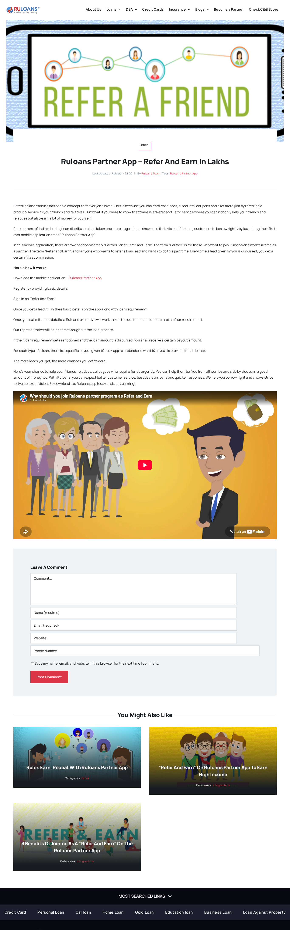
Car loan (83, 912)
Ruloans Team (150, 173)
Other (85, 778)
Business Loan (218, 912)
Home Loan (113, 912)
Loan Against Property (264, 912)
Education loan (179, 912)
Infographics (221, 785)
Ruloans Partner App (184, 173)
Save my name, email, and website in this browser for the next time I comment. (97, 663)
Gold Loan (144, 912)
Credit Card (15, 912)
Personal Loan (50, 912)
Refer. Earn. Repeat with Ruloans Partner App (77, 767)
